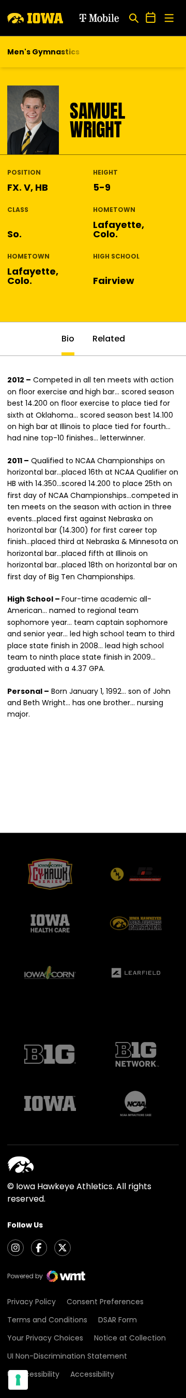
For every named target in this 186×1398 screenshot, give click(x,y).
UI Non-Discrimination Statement (67, 1356)
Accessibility (92, 1374)
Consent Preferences (105, 1301)
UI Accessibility (33, 1374)
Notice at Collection (130, 1338)
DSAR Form (117, 1320)
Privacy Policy (31, 1301)
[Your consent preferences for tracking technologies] (18, 1380)
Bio (67, 339)
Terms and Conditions (47, 1320)
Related (108, 339)
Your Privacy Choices (45, 1338)
